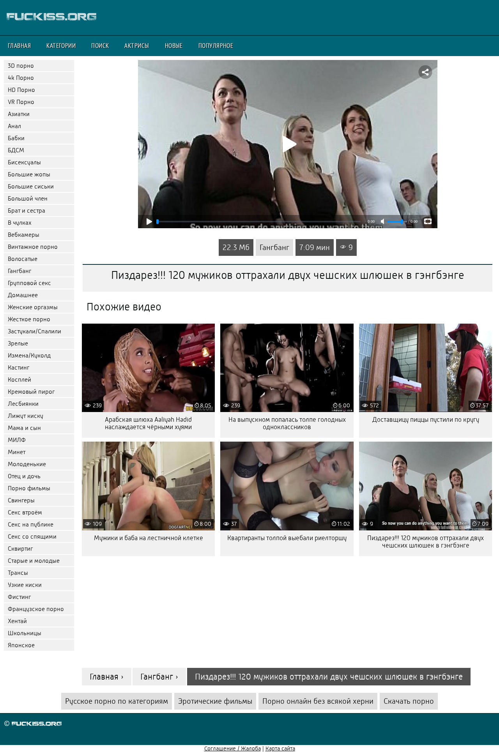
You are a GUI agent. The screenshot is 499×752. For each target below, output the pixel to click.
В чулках (20, 222)
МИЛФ (17, 440)
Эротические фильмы (215, 701)
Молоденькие (27, 464)
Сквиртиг (20, 548)
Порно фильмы (29, 488)
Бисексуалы (24, 162)
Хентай (17, 621)
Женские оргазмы (33, 307)
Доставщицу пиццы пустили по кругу (425, 419)
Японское (21, 645)
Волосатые (22, 258)
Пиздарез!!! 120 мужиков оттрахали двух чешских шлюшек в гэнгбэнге (425, 541)
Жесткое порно (29, 319)
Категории (61, 45)
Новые (174, 45)
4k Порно (21, 77)
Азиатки (19, 114)
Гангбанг (19, 271)
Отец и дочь (24, 476)
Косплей (19, 379)
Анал (14, 126)
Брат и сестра (26, 210)
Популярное (216, 45)
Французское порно (36, 609)
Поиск (100, 45)
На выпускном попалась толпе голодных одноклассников (287, 423)
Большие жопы (29, 174)
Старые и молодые (34, 560)
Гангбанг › (159, 677)
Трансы (18, 572)
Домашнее (23, 295)
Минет (16, 452)
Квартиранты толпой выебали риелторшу (287, 538)
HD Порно (21, 89)
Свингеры (21, 500)
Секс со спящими (32, 536)
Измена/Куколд (29, 355)
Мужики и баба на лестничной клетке (148, 538)
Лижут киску (25, 415)
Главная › (107, 677)
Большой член (28, 198)
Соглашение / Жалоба (232, 748)
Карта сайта (280, 748)
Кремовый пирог (31, 391)
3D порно (21, 65)
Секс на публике (30, 524)
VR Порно (21, 102)
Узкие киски (25, 584)
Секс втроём (25, 512)
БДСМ (16, 150)
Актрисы (136, 45)
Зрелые (18, 343)
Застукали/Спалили (34, 331)
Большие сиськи (31, 186)
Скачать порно (409, 701)
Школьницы (24, 633)
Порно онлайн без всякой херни (317, 701)
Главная (19, 45)
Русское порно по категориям (116, 701)
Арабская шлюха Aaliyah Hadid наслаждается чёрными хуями (148, 423)
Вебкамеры (23, 234)
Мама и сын (24, 427)
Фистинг (19, 597)
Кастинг (18, 367)
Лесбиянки (23, 403)
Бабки (16, 138)
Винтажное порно (33, 246)
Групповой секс (29, 283)
